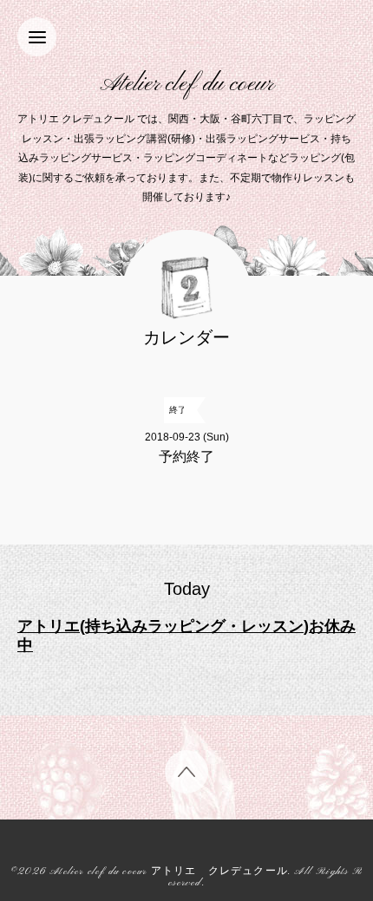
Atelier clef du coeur (187, 84)
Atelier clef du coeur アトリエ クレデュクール (168, 871)
